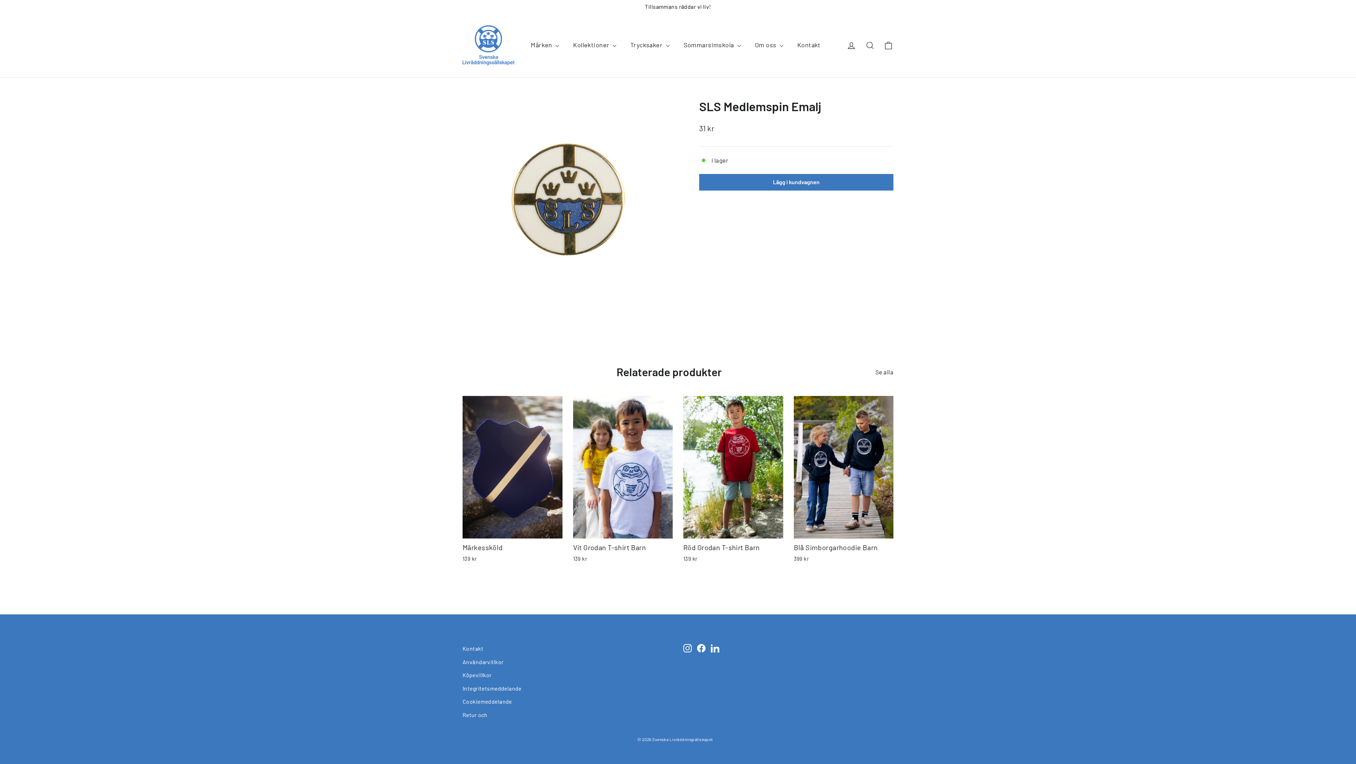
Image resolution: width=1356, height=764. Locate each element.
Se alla (884, 371)
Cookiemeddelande (487, 701)
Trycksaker (647, 45)
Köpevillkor (477, 675)
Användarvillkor (483, 661)
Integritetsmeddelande (492, 688)
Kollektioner (592, 45)
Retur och (475, 714)
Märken (542, 45)
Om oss (766, 45)
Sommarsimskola (710, 45)
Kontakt (809, 45)
